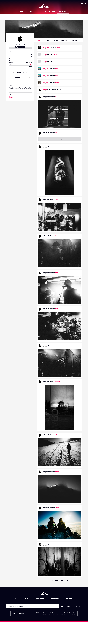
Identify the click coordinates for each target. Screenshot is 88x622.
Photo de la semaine (44, 17)
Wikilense (31, 11)
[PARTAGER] (29, 77)
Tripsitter (57, 75)
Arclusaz (55, 54)
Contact (44, 612)
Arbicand (45, 89)
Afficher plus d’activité (59, 580)
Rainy (56, 96)
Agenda (52, 11)
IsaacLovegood (46, 47)
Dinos (56, 543)
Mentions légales (53, 612)
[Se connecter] (85, 3)
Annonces (42, 11)
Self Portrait (57, 381)
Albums (47, 40)
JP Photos (45, 54)
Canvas (56, 235)
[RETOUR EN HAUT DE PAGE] (79, 613)
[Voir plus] (80, 40)
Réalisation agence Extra (68, 614)
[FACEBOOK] (8, 613)
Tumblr (10, 96)
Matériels (74, 40)
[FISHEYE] (22, 613)
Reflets (56, 199)
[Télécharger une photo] (82, 3)
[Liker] (78, 103)
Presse (68, 612)
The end (58, 47)
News (22, 11)
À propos (37, 612)
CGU (74, 612)
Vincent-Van (45, 68)
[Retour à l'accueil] (44, 6)
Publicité (62, 612)
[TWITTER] (14, 613)
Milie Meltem (46, 82)
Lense (15, 598)
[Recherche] (78, 3)
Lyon (31, 64)
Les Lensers (63, 11)
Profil (40, 40)
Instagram (11, 97)
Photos (35, 17)
